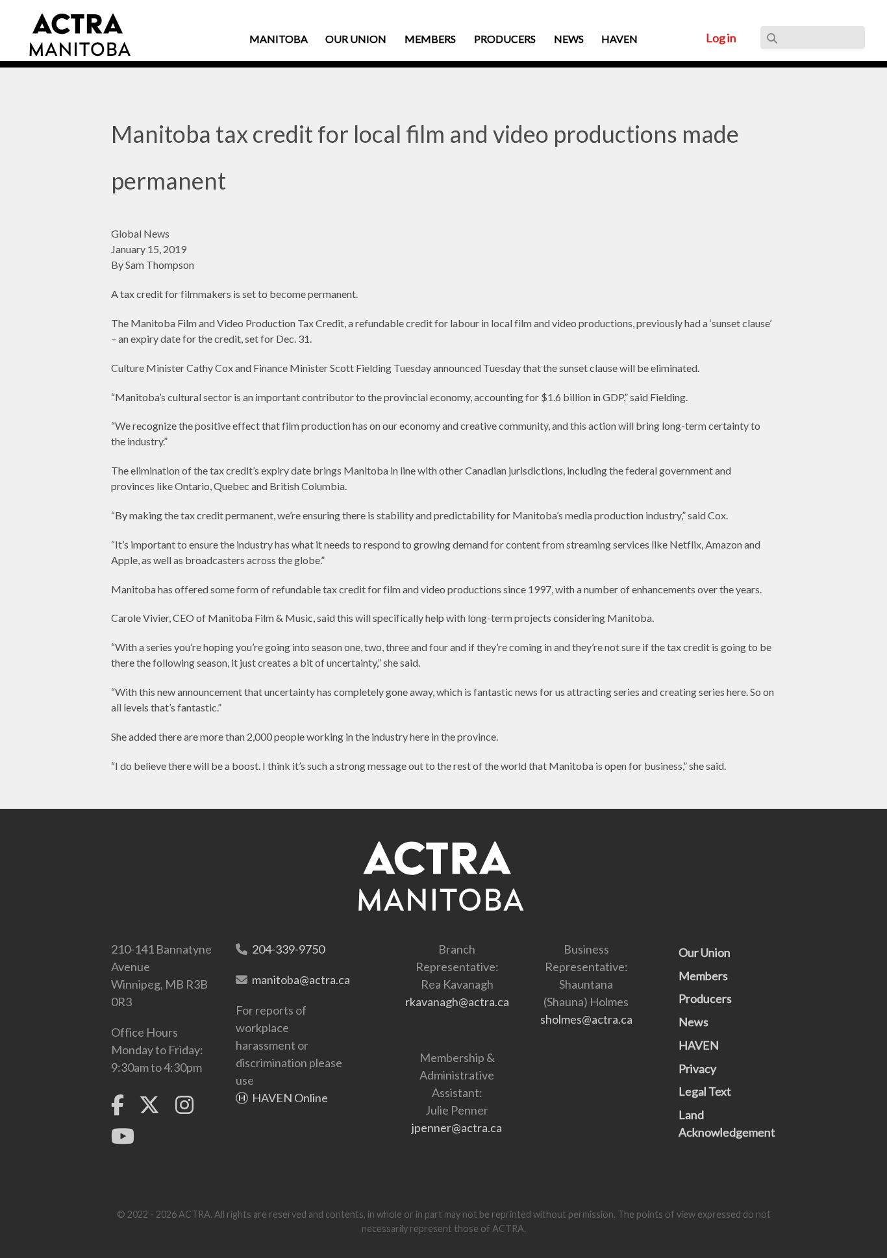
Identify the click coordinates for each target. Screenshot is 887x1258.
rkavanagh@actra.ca (457, 1001)
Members (703, 975)
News (693, 1022)
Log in (721, 38)
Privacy (697, 1068)
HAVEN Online (290, 1098)
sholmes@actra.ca (586, 1019)
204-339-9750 (288, 949)
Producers (705, 998)
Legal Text (705, 1091)
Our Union (705, 952)
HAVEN (699, 1045)
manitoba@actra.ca (301, 979)
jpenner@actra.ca (457, 1127)
